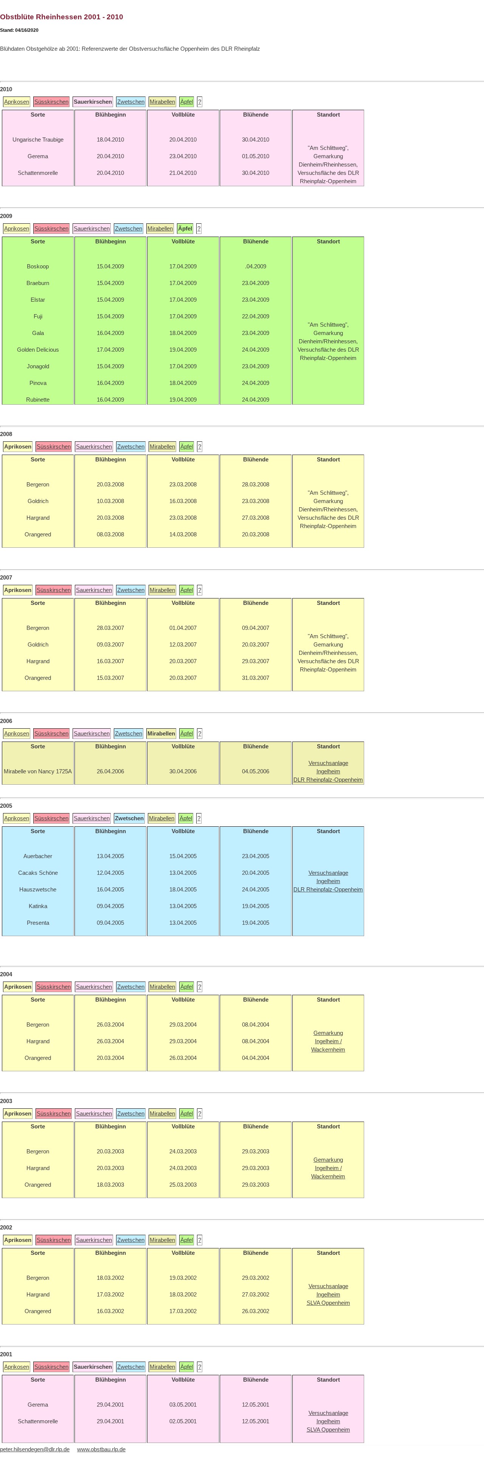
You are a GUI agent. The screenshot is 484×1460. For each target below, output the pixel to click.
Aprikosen (16, 102)
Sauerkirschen (92, 229)
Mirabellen (162, 102)
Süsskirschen (51, 102)
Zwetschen (130, 102)
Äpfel (186, 102)
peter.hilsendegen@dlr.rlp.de (35, 1449)
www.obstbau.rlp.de (101, 1449)
